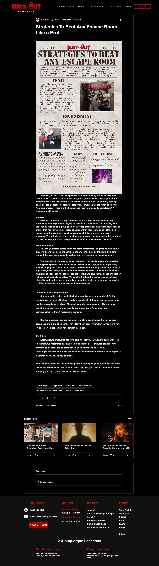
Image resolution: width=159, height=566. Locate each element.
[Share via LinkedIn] (48, 398)
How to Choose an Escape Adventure (78, 446)
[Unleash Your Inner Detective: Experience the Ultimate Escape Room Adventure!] (41, 432)
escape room (57, 386)
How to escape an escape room (49, 390)
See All (131, 418)
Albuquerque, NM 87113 (53, 556)
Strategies (70, 386)
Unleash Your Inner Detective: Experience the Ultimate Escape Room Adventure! (39, 446)
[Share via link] (54, 398)
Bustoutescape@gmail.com (44, 516)
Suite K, (39, 556)
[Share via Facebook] (37, 398)
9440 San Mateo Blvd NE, (47, 553)
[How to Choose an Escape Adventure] (79, 432)
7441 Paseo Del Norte (96, 553)
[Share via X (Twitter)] (42, 398)
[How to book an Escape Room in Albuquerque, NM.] (116, 432)
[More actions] (120, 19)
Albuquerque (42, 386)
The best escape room (75, 390)
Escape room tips (85, 386)
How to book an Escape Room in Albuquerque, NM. (116, 446)
